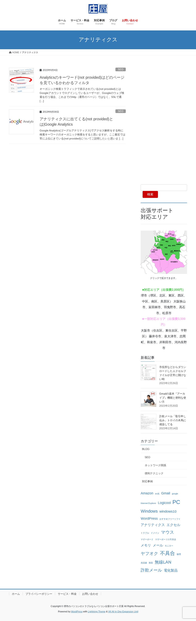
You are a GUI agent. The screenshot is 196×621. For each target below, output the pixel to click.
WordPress (149, 518)
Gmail (165, 493)
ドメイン (155, 533)
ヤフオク (149, 553)
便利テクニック (154, 473)
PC (176, 502)
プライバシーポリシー (38, 593)
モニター (169, 546)
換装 (151, 563)
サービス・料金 (67, 593)
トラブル (145, 533)
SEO (120, 69)
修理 (179, 554)
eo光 (157, 493)
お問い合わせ (90, 593)
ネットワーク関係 (155, 465)
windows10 (167, 511)
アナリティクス (153, 525)
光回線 (144, 563)
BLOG (145, 449)
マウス (167, 532)
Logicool (164, 503)
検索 (150, 194)
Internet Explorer (148, 503)
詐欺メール (151, 570)
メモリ (146, 545)
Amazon (147, 493)
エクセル (173, 525)
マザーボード (147, 539)
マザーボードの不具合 (165, 539)
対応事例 (147, 481)
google (175, 493)
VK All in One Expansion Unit (123, 611)
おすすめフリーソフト (169, 519)
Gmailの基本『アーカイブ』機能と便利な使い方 (172, 397)
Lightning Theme (96, 611)
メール (158, 545)
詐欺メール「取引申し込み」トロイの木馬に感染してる (172, 420)
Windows (149, 511)
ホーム (16, 593)
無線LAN (163, 562)
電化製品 (171, 570)
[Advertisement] (164, 122)
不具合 (167, 553)
